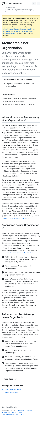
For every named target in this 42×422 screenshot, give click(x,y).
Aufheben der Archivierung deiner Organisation (18, 316)
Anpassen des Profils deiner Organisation (17, 253)
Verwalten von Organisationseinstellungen (19, 10)
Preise (20, 412)
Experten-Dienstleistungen (10, 414)
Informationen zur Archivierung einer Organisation (20, 119)
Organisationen (10, 7)
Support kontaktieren (11, 392)
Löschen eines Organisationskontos (15, 218)
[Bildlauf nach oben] (37, 417)
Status (14, 412)
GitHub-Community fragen (12, 389)
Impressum (20, 410)
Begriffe (29, 410)
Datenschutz (6, 412)
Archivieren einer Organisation (15, 12)
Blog (22, 414)
